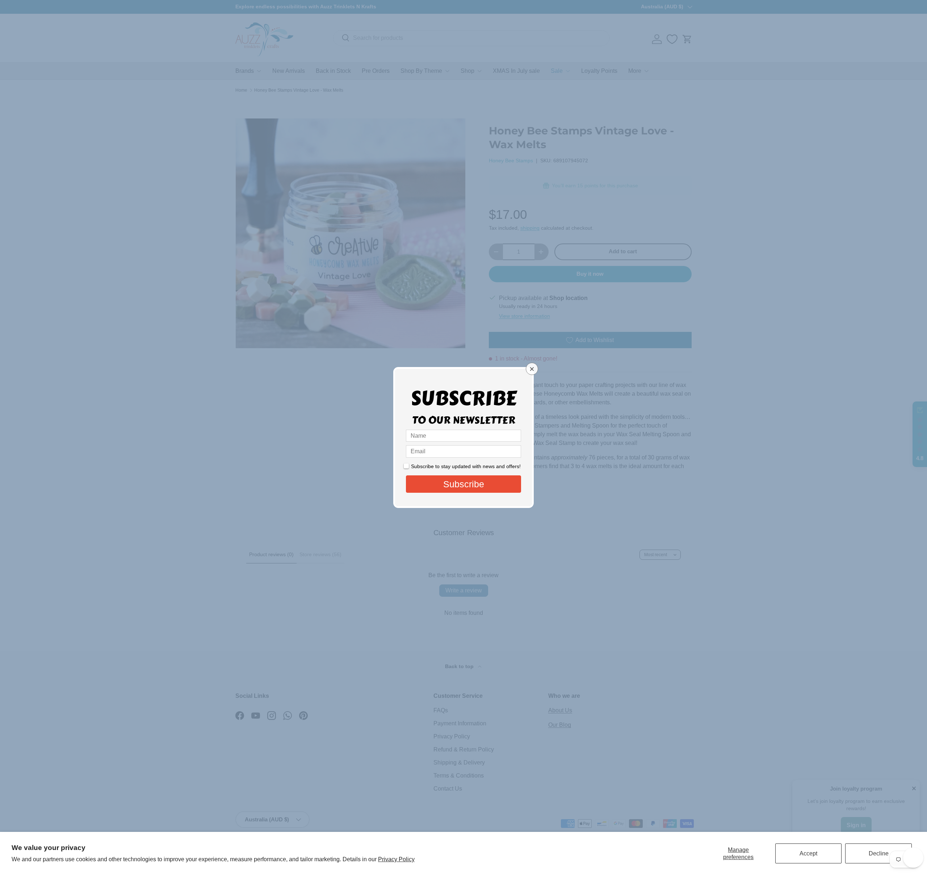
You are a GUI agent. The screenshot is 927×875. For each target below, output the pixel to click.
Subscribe (463, 484)
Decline (879, 853)
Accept (808, 853)
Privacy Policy (396, 859)
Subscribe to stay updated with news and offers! (466, 466)
